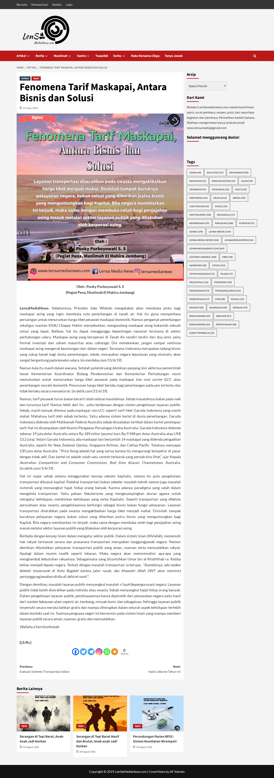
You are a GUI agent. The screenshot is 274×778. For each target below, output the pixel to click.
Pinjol (237, 298)
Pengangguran (228, 290)
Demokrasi (239, 172)
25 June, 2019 (30, 108)
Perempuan (199, 298)
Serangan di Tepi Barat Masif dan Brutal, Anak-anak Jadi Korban (97, 741)
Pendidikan (199, 290)
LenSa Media (220, 231)
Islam (220, 197)
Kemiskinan (199, 222)
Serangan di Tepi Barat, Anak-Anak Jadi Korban (42, 739)
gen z (241, 189)
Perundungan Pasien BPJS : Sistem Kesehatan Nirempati (155, 739)
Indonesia (198, 197)
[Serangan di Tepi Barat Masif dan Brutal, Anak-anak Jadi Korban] (100, 713)
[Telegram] (91, 651)
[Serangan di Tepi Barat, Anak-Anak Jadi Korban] (43, 713)
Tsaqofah (101, 56)
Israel (239, 197)
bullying (215, 172)
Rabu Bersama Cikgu (145, 56)
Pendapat (223, 282)
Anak (195, 172)
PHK (220, 298)
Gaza (247, 180)
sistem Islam (226, 324)
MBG (227, 256)
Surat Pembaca (201, 332)
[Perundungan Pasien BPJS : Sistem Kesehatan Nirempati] (157, 713)
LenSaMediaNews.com (206, 248)
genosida (220, 189)
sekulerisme (199, 324)
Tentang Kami (39, 4)
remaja (240, 307)
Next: (165, 669)
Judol (221, 206)
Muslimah (60, 56)
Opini (36, 78)
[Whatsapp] (106, 651)
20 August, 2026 (31, 747)
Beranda (22, 4)
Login (69, 4)
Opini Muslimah (202, 273)
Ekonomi (197, 180)
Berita (40, 56)
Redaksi (57, 4)
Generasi (197, 189)
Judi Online (199, 206)
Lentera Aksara (202, 256)
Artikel (21, 56)
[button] (254, 55)
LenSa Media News (204, 239)
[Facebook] (75, 651)
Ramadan (218, 307)
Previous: (44, 669)
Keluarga (226, 214)
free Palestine (223, 180)
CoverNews (157, 771)
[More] (114, 651)
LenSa (196, 231)
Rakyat (196, 307)
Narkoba (197, 265)
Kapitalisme (200, 214)
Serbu (117, 56)
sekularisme (199, 315)
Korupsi (247, 222)
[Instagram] (98, 651)
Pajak (226, 273)
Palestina (198, 282)
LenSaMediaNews (239, 239)
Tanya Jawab (174, 56)
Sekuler (223, 315)
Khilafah (224, 222)
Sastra (81, 56)
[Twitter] (83, 651)
